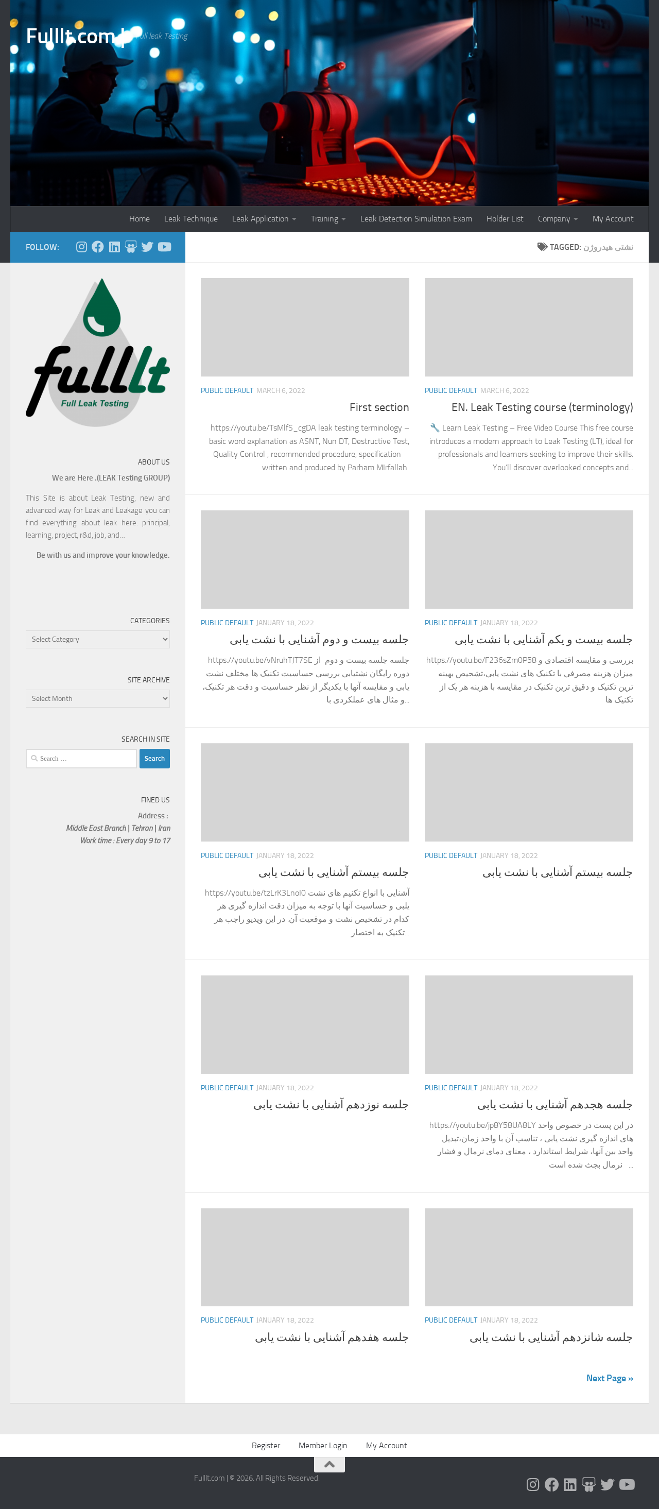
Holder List (505, 219)
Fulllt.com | (75, 36)
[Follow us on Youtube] (164, 247)
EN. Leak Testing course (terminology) (542, 407)
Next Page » (609, 1378)
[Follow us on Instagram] (81, 247)
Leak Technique (191, 219)
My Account (613, 219)
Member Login (323, 1445)
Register (266, 1445)
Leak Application (260, 219)
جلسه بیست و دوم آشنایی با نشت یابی (319, 639)
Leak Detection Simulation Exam (416, 219)
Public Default (227, 390)
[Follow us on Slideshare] (131, 247)
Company (554, 219)
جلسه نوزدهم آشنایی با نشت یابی (331, 1104)
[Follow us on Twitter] (147, 247)
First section (379, 407)
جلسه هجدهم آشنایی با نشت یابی (555, 1104)
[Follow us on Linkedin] (114, 247)
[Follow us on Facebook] (98, 247)
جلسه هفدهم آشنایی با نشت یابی (332, 1337)
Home (139, 219)
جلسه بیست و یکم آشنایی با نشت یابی (544, 639)
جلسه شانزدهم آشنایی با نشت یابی (551, 1337)
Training (324, 219)
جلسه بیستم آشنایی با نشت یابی (333, 872)
